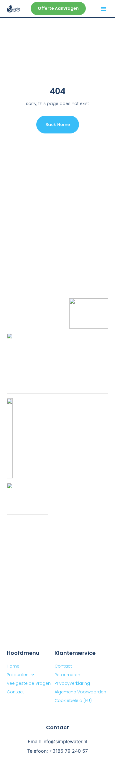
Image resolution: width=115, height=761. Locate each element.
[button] (103, 8)
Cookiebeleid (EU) (73, 700)
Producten (18, 675)
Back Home (57, 125)
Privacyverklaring (72, 683)
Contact (63, 666)
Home (13, 666)
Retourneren (67, 675)
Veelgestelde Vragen (29, 683)
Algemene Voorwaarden (80, 692)
